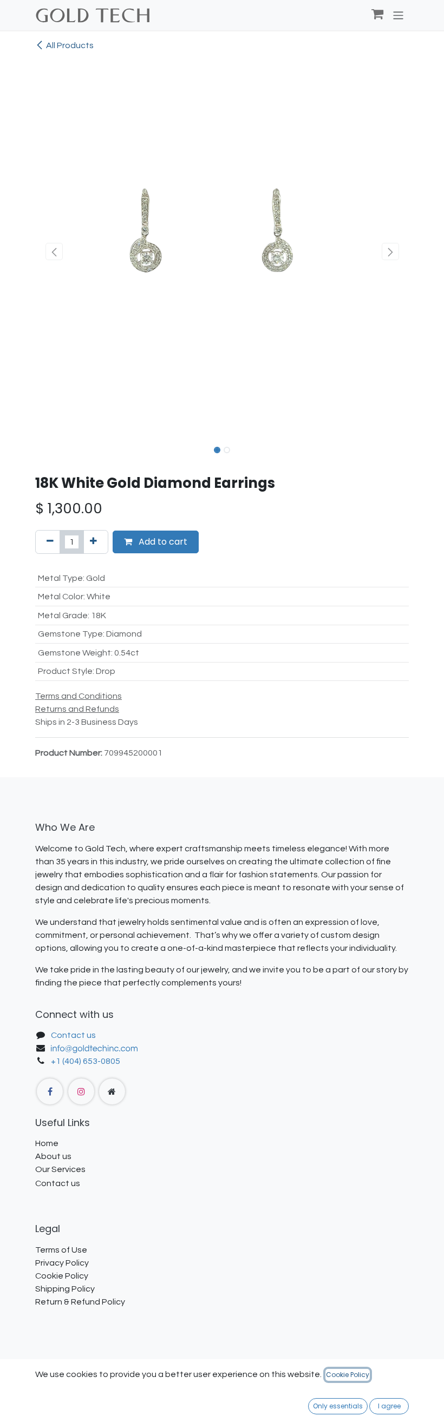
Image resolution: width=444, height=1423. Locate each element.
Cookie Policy (347, 1374)
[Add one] (93, 542)
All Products (70, 45)
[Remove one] (50, 542)
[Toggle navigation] (398, 14)
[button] (54, 251)
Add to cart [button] (161, 541)
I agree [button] (389, 1406)
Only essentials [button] (338, 1406)
